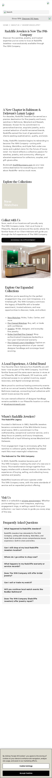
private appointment (31, 501)
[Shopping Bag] (48, 5)
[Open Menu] (3, 5)
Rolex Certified (20, 334)
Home (5, 25)
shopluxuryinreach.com (14, 404)
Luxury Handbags (21, 343)
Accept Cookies (26, 773)
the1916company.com (23, 165)
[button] (26, 528)
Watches (17, 323)
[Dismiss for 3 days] (48, 18)
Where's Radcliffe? (31, 25)
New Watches (14, 318)
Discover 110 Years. (30, 19)
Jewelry (11, 329)
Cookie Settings (26, 766)
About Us (15, 25)
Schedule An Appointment (23, 240)
